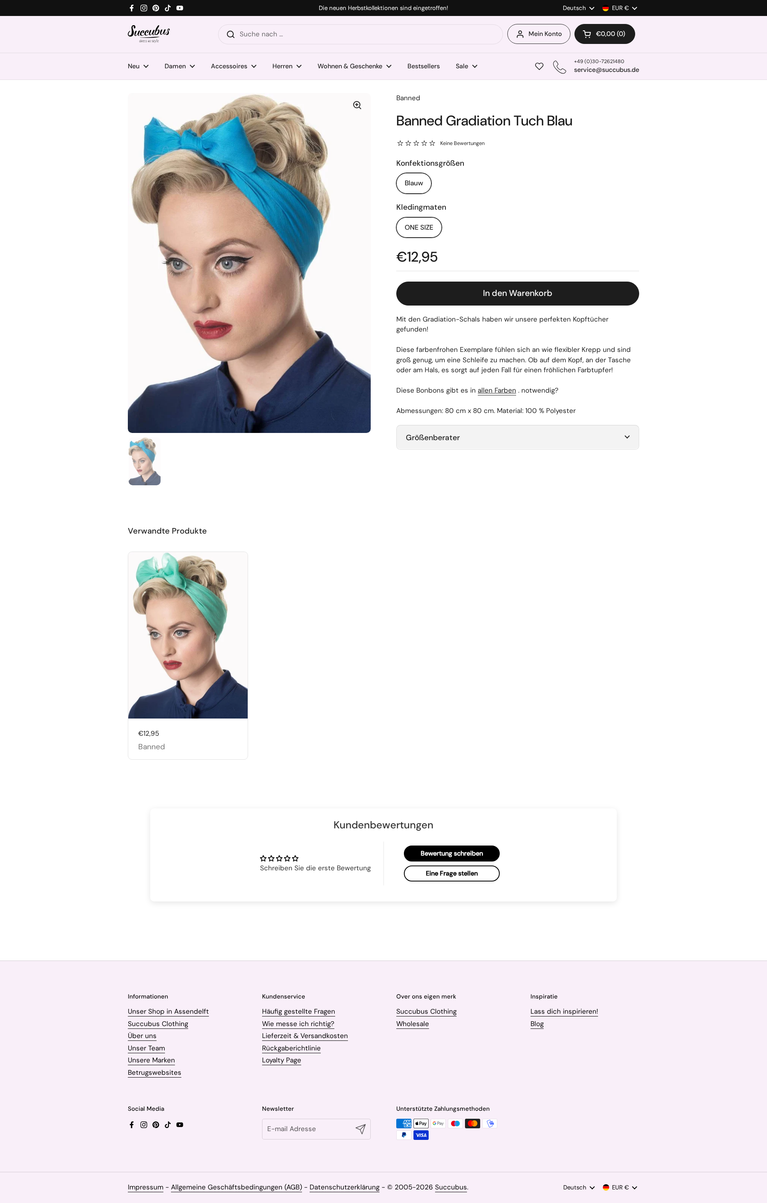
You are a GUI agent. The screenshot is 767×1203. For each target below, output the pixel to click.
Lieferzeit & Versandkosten (305, 1035)
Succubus (451, 1187)
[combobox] (360, 34)
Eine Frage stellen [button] (452, 873)
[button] (604, 34)
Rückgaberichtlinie (291, 1048)
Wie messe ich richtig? (298, 1023)
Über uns (142, 1035)
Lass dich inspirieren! (564, 1011)
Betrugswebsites (154, 1072)
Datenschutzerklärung (345, 1187)
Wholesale (412, 1023)
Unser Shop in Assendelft (168, 1011)
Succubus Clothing (158, 1023)
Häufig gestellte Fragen (298, 1011)
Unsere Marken (151, 1060)
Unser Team (146, 1048)
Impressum (145, 1187)
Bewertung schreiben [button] (452, 853)
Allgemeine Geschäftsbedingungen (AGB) (236, 1187)
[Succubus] (149, 34)
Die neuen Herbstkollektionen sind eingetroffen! (383, 8)
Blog (537, 1023)
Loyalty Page (281, 1060)
